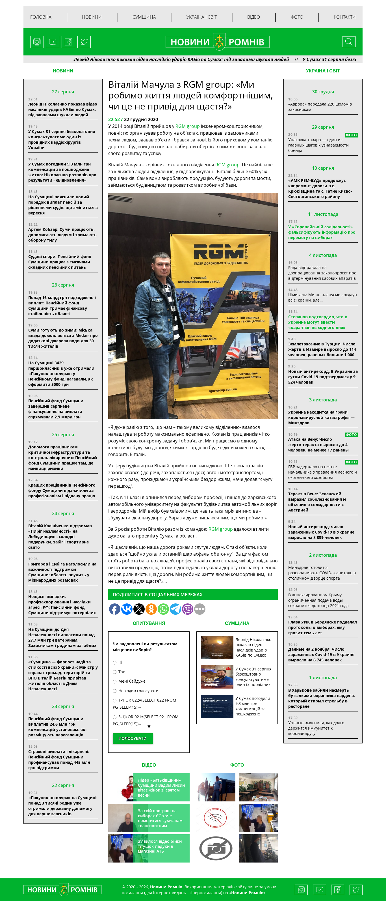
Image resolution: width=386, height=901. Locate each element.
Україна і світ (202, 17)
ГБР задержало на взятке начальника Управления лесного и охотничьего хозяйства (322, 472)
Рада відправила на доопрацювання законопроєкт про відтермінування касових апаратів (322, 273)
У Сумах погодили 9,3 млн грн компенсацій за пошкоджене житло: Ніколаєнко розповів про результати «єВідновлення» (62, 172)
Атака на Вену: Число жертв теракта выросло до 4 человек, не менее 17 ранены (318, 444)
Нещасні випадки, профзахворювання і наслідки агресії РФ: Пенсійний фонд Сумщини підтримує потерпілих (62, 604)
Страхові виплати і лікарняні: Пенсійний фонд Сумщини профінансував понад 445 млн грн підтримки (59, 759)
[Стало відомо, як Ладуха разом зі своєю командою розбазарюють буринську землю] (215, 787)
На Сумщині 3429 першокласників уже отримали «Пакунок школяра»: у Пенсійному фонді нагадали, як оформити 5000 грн (61, 373)
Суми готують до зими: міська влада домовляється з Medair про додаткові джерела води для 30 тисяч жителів (63, 338)
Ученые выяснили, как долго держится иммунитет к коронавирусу (316, 728)
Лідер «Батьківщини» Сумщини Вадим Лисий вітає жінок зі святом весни (161, 787)
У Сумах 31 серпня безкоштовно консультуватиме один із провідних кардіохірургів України (61, 139)
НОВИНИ (63, 70)
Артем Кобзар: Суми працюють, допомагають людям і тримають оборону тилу (62, 235)
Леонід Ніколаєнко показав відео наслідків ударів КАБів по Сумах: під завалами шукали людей (150, 59)
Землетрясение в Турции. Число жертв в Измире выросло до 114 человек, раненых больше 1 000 (322, 349)
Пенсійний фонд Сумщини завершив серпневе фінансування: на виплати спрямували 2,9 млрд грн (55, 409)
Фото (297, 17)
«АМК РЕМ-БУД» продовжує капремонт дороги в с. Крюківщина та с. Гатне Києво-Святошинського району (320, 188)
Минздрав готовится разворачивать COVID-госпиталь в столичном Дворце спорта (322, 573)
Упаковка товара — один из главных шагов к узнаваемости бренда (318, 145)
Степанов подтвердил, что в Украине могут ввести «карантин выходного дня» (317, 322)
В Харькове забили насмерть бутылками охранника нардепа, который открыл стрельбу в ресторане (321, 698)
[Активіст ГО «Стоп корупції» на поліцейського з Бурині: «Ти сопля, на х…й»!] (215, 848)
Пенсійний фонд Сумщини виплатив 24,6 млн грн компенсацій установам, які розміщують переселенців (57, 726)
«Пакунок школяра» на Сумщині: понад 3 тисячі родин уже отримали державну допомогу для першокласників (62, 805)
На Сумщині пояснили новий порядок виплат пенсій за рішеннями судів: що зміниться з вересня (63, 205)
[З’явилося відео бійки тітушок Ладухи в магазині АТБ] (258, 818)
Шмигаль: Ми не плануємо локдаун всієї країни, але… (322, 297)
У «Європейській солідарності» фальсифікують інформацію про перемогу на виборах (321, 232)
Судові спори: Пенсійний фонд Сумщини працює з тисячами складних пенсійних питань (59, 262)
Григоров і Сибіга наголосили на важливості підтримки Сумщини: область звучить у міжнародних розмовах (62, 572)
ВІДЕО (149, 765)
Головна (40, 17)
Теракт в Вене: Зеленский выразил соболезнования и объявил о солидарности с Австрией (317, 502)
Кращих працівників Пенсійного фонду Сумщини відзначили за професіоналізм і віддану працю (62, 490)
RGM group (187, 126)
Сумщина (144, 17)
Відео (253, 17)
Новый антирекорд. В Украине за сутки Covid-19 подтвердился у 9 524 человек (323, 377)
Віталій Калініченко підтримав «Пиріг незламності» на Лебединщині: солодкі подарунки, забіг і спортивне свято (60, 536)
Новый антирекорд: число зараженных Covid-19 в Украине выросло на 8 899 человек (321, 532)
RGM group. (228, 165)
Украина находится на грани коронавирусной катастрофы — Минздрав (321, 417)
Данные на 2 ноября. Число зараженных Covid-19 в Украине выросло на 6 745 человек (321, 654)
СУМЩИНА (237, 623)
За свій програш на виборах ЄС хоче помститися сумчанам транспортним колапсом (160, 820)
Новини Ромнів (247, 892)
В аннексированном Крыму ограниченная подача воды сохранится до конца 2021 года (318, 600)
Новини (92, 17)
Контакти (345, 17)
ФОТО (237, 765)
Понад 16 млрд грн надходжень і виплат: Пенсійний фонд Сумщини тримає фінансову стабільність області (62, 305)
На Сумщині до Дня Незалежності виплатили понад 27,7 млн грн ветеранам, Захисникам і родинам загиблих (62, 637)
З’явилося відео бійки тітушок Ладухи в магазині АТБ (160, 846)
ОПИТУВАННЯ (149, 623)
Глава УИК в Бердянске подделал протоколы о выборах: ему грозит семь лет (322, 627)
